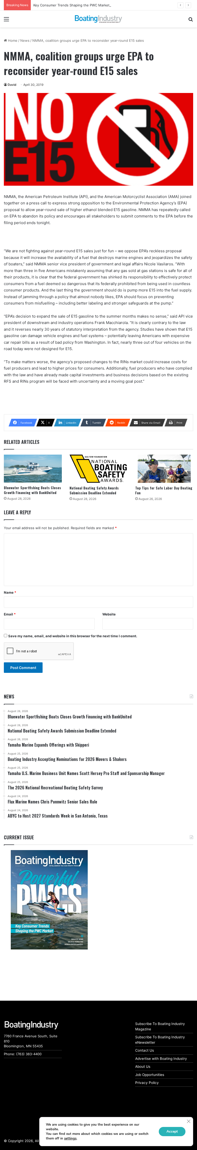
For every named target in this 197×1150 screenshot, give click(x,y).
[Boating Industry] (98, 19)
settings (70, 1138)
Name (10, 592)
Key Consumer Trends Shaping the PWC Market (71, 5)
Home (12, 40)
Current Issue (19, 837)
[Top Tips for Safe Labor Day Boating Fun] (164, 469)
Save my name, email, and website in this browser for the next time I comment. (72, 636)
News (24, 40)
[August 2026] (49, 899)
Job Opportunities (149, 1075)
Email (10, 614)
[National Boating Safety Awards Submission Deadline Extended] (98, 469)
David (12, 85)
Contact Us (144, 1050)
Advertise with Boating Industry (161, 1059)
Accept (172, 1131)
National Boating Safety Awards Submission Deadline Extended (94, 490)
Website (109, 614)
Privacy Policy (147, 1083)
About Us (142, 1066)
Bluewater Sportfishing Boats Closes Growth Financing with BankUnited (32, 490)
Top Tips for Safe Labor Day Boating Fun (163, 490)
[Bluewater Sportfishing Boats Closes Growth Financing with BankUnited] (33, 469)
